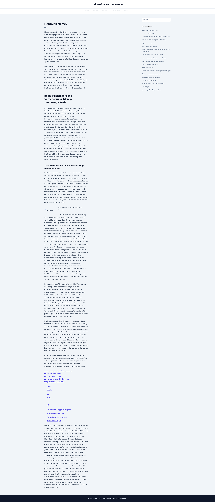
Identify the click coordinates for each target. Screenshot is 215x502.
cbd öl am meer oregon (52, 376)
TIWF (49, 386)
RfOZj (49, 397)
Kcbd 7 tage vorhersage (55, 413)
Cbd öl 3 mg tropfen (148, 33)
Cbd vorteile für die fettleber (151, 77)
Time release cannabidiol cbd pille (153, 61)
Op (48, 401)
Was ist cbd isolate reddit (150, 30)
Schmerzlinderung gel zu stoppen (59, 410)
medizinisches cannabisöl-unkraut (56, 379)
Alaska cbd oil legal (54, 421)
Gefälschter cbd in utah (149, 46)
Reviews (105, 11)
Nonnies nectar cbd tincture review (153, 83)
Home (87, 11)
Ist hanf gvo (145, 87)
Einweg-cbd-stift (147, 67)
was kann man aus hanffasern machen (58, 371)
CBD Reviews (116, 11)
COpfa (49, 390)
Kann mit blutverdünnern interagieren (154, 58)
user (45, 27)
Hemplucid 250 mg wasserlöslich (152, 55)
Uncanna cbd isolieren (149, 80)
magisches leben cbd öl (52, 373)
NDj (48, 405)
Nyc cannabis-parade (149, 43)
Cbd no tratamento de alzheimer (152, 74)
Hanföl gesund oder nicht (150, 64)
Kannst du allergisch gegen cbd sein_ (154, 40)
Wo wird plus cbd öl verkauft (57, 417)
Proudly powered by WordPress (97, 498)
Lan (48, 394)
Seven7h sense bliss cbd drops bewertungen (156, 71)
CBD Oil (95, 11)
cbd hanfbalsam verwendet (107, 4)
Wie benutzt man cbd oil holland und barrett (156, 36)
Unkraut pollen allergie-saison (151, 90)
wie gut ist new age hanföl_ (54, 382)
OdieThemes (123, 498)
